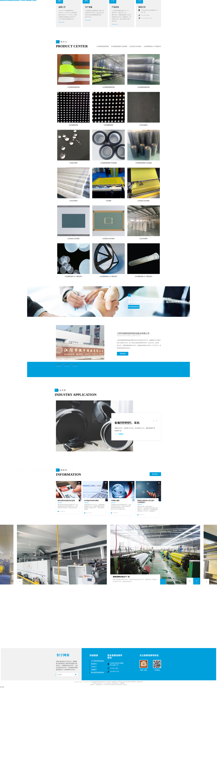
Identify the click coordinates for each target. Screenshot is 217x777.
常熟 (112, 684)
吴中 (117, 684)
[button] (156, 420)
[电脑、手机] (94, 425)
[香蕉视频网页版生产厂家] (155, 554)
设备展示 (94, 669)
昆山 (110, 684)
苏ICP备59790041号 (97, 683)
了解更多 (120, 431)
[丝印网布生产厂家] (62, 554)
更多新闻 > (155, 474)
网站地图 (2, 687)
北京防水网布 (73, 163)
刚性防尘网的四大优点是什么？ (146, 501)
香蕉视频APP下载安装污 (117, 681)
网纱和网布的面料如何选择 (66, 500)
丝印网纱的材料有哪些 (91, 500)
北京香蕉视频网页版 (103, 46)
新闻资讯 (94, 664)
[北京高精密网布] (73, 107)
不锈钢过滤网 (115, 500)
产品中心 (94, 667)
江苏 (105, 684)
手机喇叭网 (133, 681)
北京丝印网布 (73, 200)
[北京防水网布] (73, 145)
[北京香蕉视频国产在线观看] (108, 145)
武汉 (121, 684)
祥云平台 (109, 683)
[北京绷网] (108, 183)
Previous (189, 581)
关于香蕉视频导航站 (97, 661)
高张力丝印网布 (127, 681)
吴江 (107, 684)
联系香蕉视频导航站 (133, 307)
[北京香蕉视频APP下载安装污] (73, 258)
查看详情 (122, 353)
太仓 (114, 684)
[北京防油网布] (143, 107)
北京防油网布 (143, 125)
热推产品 (92, 684)
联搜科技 (122, 683)
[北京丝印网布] (73, 183)
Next (196, 581)
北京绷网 (108, 200)
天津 (119, 684)
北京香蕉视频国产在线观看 (119, 46)
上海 (123, 684)
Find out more (61, 22)
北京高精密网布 (73, 125)
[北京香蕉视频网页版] (73, 69)
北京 (126, 684)
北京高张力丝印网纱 (135, 46)
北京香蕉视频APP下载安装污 (152, 46)
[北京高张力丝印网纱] (143, 183)
